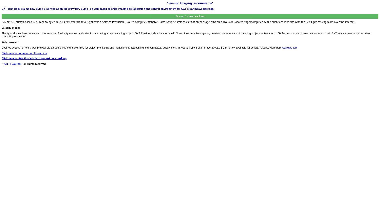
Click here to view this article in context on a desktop (34, 58)
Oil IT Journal (12, 63)
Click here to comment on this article (24, 53)
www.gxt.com (289, 47)
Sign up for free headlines (190, 16)
